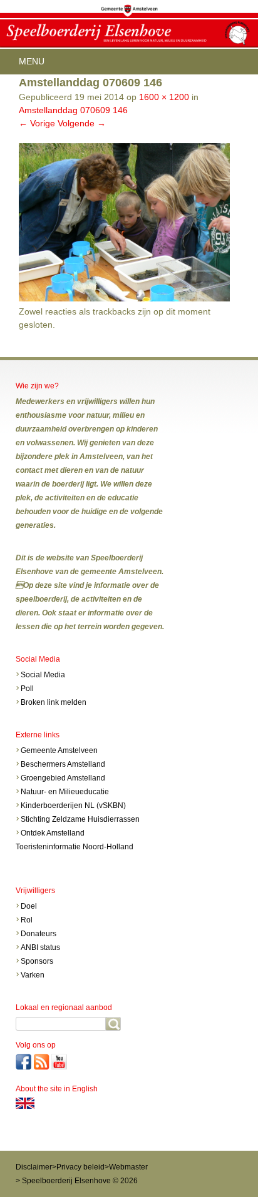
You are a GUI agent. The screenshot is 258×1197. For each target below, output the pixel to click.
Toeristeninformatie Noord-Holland (74, 846)
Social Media (43, 674)
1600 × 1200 (164, 97)
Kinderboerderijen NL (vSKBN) (73, 805)
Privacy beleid (80, 1167)
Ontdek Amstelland (53, 833)
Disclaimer (34, 1167)
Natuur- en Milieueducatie (65, 791)
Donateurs (38, 933)
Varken (32, 975)
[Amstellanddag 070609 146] (124, 298)
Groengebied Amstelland (63, 778)
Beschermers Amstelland (63, 764)
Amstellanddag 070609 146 (73, 110)
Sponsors (37, 961)
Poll (27, 688)
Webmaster (128, 1167)
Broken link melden (53, 702)
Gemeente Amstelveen (59, 750)
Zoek (113, 1024)
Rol (27, 920)
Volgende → (82, 123)
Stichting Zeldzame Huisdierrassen (80, 819)
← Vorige (37, 123)
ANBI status (40, 947)
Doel (30, 906)
